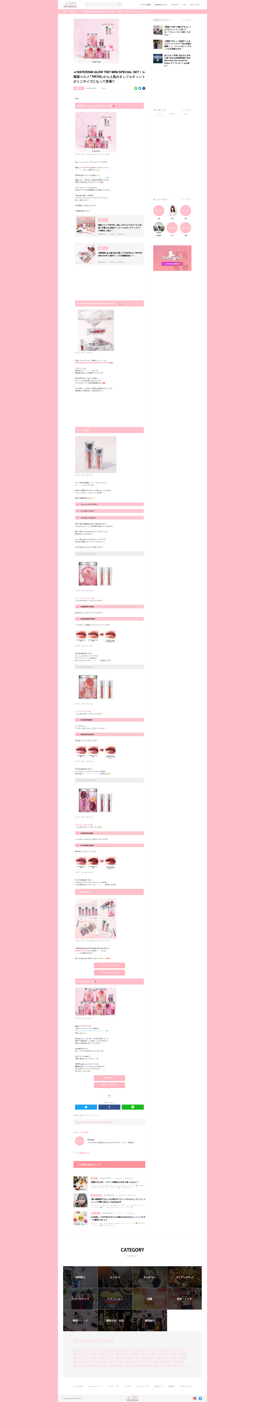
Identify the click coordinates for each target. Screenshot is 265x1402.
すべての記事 (146, 4)
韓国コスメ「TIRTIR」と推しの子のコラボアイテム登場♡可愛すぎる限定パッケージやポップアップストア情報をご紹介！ (120, 227)
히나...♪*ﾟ (120, 1213)
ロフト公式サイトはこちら (109, 965)
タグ (184, 4)
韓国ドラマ (137, 1354)
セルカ (172, 1362)
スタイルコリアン (134, 1362)
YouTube (131, 1365)
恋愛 (149, 1299)
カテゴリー (175, 4)
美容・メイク (95, 1213)
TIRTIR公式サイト (109, 1078)
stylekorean (91, 1362)
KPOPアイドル (165, 1358)
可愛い (175, 1354)
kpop (78, 1354)
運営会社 (157, 1386)
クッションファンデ (182, 1365)
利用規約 (171, 1386)
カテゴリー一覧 (112, 1386)
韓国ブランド (153, 1358)
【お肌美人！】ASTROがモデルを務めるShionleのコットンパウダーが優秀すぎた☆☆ (118, 1218)
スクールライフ (80, 1299)
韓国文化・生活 (115, 1320)
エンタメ (94, 1178)
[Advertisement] (90, 284)
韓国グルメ (122, 1362)
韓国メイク (97, 1354)
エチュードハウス (82, 1365)
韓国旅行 (150, 1320)
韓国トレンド (80, 1320)
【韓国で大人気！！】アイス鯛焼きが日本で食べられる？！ (115, 1182)
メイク (156, 1350)
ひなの (103, 88)
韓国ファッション (132, 1350)
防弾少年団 (94, 1365)
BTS (96, 1358)
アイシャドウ (161, 1365)
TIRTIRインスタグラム (109, 1085)
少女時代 (140, 1365)
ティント (111, 1358)
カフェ (157, 1354)
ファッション (115, 1299)
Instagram (185, 1354)
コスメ (172, 1350)
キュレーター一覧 (142, 1386)
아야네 (112, 262)
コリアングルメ (96, 1195)
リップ (121, 1358)
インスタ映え (110, 1362)
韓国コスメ (74, 11)
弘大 (171, 1365)
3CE (100, 1362)
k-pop (164, 1350)
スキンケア (141, 1358)
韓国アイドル (146, 1350)
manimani (118, 1178)
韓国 (78, 1350)
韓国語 (184, 1358)
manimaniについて (161, 4)
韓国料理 (113, 1365)
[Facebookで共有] (143, 88)
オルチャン (149, 1277)
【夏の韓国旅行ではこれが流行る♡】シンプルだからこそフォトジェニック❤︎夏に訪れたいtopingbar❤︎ (118, 1200)
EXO (176, 1358)
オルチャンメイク (110, 1354)
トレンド (86, 1354)
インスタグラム (148, 1362)
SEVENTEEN (161, 1362)
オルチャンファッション (83, 1358)
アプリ (104, 1365)
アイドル (147, 1354)
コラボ (122, 1365)
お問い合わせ (184, 1386)
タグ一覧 (127, 1386)
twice (121, 1354)
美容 (103, 1358)
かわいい (165, 1354)
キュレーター (195, 4)
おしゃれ (180, 1362)
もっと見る (186, 20)
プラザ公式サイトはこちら (109, 972)
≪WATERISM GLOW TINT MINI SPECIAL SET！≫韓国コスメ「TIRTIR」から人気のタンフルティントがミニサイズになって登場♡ (116, 11)
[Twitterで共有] (139, 88)
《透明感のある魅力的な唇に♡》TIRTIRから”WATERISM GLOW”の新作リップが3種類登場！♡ (120, 254)
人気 (128, 1354)
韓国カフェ (130, 1358)
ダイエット (80, 1362)
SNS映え (80, 1277)
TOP (64, 11)
